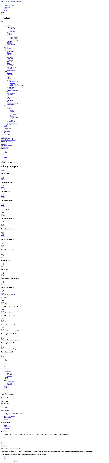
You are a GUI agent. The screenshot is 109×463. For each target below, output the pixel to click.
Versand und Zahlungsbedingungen (13, 413)
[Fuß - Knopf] (3, 206)
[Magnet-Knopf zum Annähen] (3, 275)
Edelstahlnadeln (11, 121)
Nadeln (6, 106)
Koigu (8, 77)
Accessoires (7, 25)
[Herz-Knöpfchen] (3, 257)
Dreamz (12, 111)
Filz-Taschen (10, 100)
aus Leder (12, 30)
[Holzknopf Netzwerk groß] (10, 340)
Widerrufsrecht (7, 417)
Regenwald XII (14, 84)
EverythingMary (11, 93)
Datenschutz (7, 426)
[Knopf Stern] (3, 170)
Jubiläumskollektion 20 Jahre (17, 86)
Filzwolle (9, 73)
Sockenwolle (10, 88)
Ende (5, 158)
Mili (8, 96)
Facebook (6, 457)
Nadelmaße (10, 60)
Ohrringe (9, 41)
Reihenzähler (10, 65)
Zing (11, 118)
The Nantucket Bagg (12, 103)
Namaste (9, 101)
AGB (5, 425)
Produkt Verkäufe (5, 147)
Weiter (5, 157)
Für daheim (10, 54)
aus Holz (12, 28)
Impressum (6, 428)
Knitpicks (9, 75)
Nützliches (9, 61)
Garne (5, 71)
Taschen (6, 91)
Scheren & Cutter (11, 67)
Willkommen (7, 7)
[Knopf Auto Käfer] (3, 197)
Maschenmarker (11, 57)
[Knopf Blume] (3, 188)
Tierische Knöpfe (14, 40)
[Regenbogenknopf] (3, 179)
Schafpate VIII (14, 81)
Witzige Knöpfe (14, 37)
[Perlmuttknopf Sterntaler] (6, 322)
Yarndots (9, 45)
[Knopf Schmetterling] (9, 349)
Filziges (9, 33)
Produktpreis (4, 144)
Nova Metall (13, 114)
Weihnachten (10, 51)
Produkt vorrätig (5, 148)
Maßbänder (10, 58)
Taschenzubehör (11, 70)
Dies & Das (7, 50)
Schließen (9, 43)
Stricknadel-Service (12, 123)
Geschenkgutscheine (9, 5)
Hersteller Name (5, 142)
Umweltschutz (7, 414)
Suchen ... (3, 2)
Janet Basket (10, 94)
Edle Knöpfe (13, 38)
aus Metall (12, 31)
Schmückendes (11, 44)
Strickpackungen (11, 87)
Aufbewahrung (7, 48)
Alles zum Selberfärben (13, 90)
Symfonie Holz (14, 117)
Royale (12, 116)
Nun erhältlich (4, 407)
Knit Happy (10, 97)
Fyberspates (10, 74)
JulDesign (9, 34)
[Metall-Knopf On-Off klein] (7, 312)
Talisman (12, 83)
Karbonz (12, 113)
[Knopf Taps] (3, 266)
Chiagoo (9, 107)
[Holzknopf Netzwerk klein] (10, 330)
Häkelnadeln (10, 124)
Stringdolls (9, 68)
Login (5, 10)
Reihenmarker (10, 64)
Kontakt (6, 8)
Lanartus (9, 78)
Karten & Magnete (11, 55)
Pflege (8, 63)
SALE (5, 126)
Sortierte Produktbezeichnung (8, 140)
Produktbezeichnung (6, 141)
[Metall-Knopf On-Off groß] (6, 303)
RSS (5, 458)
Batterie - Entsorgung (9, 416)
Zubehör (6, 47)
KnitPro (9, 98)
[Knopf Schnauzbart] (3, 215)
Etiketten (9, 53)
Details (2, 178)
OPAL (8, 80)
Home (5, 130)
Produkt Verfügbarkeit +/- (7, 138)
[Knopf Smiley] (8, 294)
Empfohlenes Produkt (6, 145)
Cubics (12, 110)
